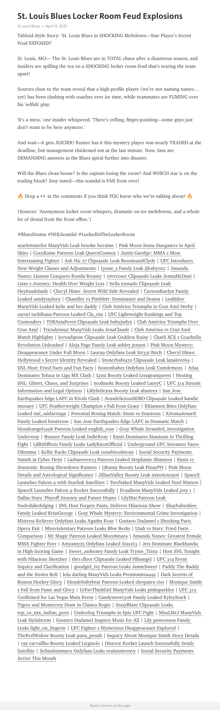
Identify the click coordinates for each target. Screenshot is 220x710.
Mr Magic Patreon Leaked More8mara (88, 536)
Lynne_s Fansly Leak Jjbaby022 (133, 268)
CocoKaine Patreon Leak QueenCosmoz (74, 253)
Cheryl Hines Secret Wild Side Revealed (96, 291)
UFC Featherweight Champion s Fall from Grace (89, 406)
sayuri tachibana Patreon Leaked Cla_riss (60, 314)
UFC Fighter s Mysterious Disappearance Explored (123, 628)
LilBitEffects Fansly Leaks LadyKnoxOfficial (77, 444)
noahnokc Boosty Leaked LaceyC (128, 383)
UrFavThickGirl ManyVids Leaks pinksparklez (127, 590)
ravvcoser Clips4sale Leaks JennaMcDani (149, 276)
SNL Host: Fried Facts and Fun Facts (55, 368)
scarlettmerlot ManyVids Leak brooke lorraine (65, 245)
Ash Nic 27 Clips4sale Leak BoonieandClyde (110, 261)
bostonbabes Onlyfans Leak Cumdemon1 (140, 368)
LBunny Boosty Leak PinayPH (132, 467)
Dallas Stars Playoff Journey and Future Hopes (66, 498)
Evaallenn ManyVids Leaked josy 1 (156, 490)
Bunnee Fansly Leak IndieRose (76, 437)
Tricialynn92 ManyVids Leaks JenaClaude (86, 330)
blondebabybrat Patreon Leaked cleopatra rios (115, 582)
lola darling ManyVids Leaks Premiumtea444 (109, 574)
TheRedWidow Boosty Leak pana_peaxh (59, 635)
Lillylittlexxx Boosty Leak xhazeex (122, 391)
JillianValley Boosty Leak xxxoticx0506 (138, 475)
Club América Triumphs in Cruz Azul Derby (147, 306)
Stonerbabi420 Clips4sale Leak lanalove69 (146, 360)
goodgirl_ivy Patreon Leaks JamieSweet (115, 567)
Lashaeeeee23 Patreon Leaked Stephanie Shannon (119, 459)
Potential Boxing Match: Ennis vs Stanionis (116, 413)
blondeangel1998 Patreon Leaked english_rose (65, 429)
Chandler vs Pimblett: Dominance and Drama (112, 299)
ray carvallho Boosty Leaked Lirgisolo (60, 643)
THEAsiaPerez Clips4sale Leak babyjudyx (89, 322)
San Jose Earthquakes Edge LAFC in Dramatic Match (129, 421)
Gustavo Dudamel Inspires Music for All (97, 620)
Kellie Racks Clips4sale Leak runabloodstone (87, 452)
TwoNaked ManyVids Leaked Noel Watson (154, 482)
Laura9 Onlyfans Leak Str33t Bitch (126, 352)
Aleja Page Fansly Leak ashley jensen (107, 345)
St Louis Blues (28, 26)
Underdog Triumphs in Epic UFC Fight (114, 613)
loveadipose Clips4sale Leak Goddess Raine (103, 337)
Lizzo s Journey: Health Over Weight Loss (60, 284)
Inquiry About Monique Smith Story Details (153, 635)
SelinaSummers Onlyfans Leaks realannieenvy (88, 651)
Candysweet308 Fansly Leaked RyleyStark (142, 597)
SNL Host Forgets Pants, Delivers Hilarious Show (110, 505)
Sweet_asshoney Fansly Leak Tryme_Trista (113, 551)
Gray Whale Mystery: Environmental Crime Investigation (137, 513)
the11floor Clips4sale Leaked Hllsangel (112, 559)
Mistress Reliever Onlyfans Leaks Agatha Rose (65, 521)
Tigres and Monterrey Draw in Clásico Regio (64, 605)
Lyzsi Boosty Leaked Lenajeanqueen (133, 375)
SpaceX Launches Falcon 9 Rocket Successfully (66, 490)
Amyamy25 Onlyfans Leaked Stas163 (99, 544)
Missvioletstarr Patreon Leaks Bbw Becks (87, 528)
